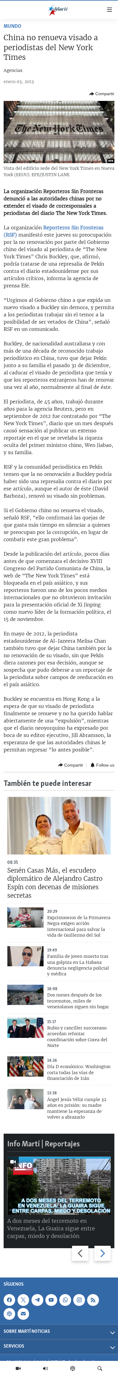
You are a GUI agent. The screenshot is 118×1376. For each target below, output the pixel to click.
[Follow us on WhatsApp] (65, 1300)
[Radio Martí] (45, 1368)
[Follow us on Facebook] (9, 1300)
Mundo (12, 26)
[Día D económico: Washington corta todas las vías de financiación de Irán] (25, 1066)
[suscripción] (23, 1314)
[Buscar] (100, 1368)
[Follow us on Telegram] (37, 1300)
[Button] (101, 94)
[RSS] (93, 1300)
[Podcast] (73, 1368)
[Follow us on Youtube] (51, 1300)
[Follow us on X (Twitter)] (23, 1300)
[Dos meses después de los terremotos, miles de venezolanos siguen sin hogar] (25, 995)
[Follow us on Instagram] (79, 1300)
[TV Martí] (18, 1368)
